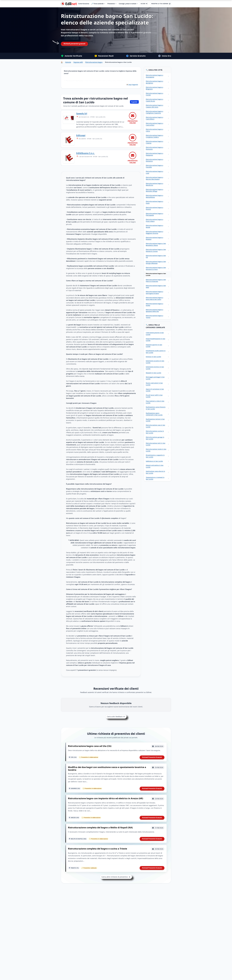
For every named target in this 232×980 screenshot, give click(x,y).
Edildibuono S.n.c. (85, 153)
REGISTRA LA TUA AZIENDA (159, 3)
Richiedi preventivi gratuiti (74, 44)
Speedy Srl (81, 113)
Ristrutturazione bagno (93, 62)
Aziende (68, 62)
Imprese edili (78, 62)
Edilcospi (80, 135)
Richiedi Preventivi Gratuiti (152, 757)
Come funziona (83, 4)
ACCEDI (143, 3)
